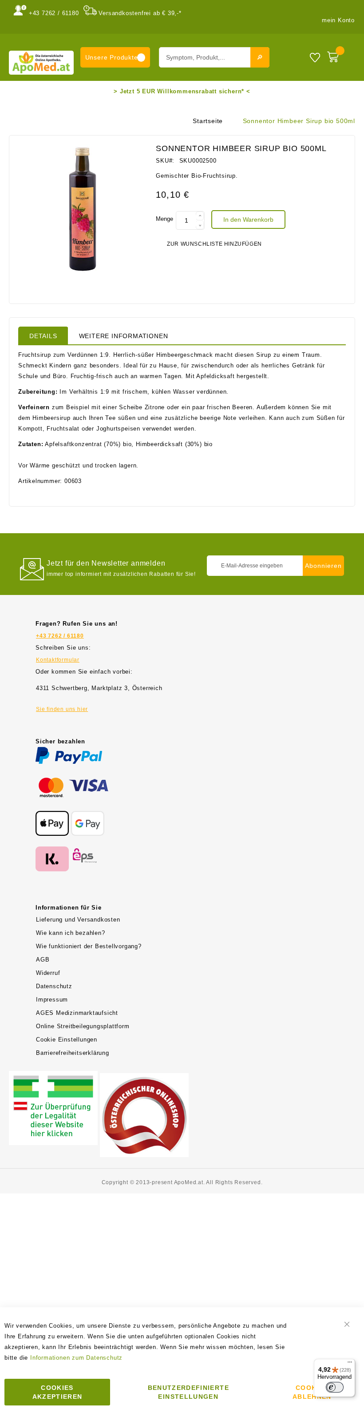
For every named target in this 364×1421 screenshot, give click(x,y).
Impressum (52, 999)
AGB (42, 959)
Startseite (208, 120)
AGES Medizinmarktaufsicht (77, 1013)
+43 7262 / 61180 (54, 13)
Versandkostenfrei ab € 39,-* (140, 13)
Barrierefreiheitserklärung (72, 1053)
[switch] (335, 1387)
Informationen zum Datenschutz (76, 1357)
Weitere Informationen (123, 335)
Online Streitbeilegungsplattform (83, 1026)
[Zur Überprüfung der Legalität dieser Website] (53, 1076)
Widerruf (48, 973)
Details (43, 335)
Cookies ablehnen (312, 1392)
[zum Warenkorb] (339, 55)
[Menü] (349, 1364)
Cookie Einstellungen (66, 1039)
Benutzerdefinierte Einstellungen (188, 1392)
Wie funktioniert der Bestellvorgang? (89, 946)
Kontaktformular (57, 660)
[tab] (43, 335)
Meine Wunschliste (315, 57)
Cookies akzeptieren (57, 1392)
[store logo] (41, 62)
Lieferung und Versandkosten (78, 919)
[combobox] (214, 57)
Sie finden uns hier (62, 709)
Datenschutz (54, 986)
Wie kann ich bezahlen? (70, 933)
